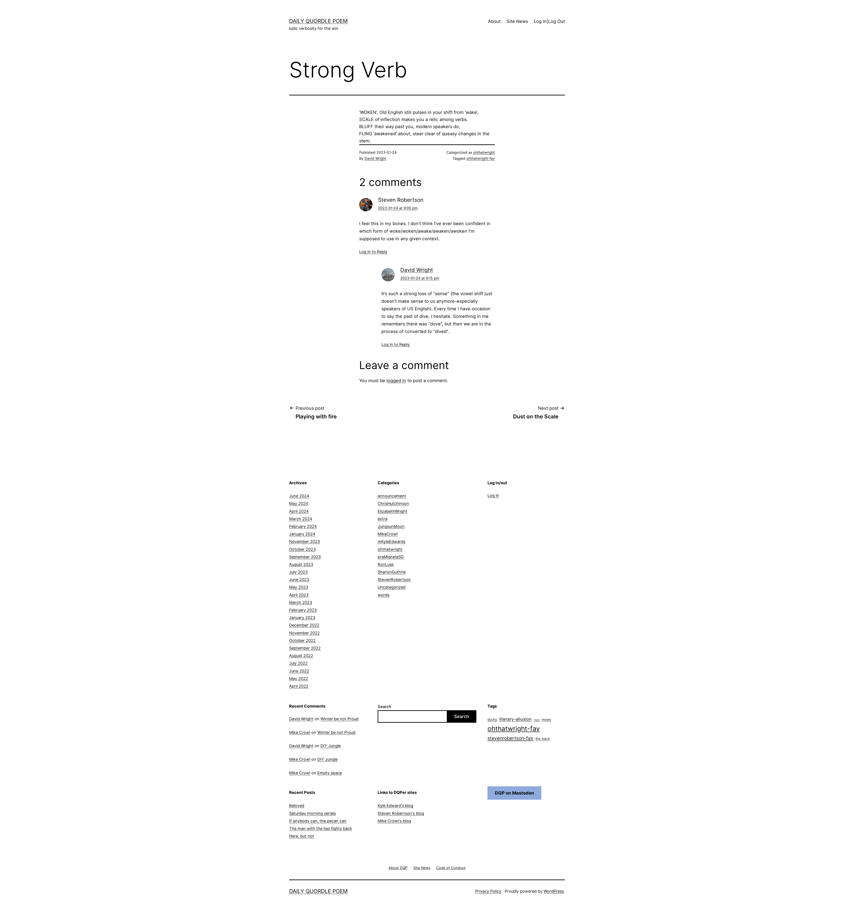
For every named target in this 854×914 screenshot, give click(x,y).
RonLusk (386, 564)
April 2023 (298, 595)
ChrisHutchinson (393, 503)
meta (537, 719)
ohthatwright (484, 152)
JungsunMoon (391, 526)
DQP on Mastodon (514, 793)
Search (384, 706)
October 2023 (302, 549)
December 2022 (304, 625)
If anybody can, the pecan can (317, 821)
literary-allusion (515, 719)
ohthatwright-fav (480, 158)
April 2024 (299, 511)
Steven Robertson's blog (401, 813)
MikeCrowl (388, 534)
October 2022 (302, 640)
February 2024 (303, 526)
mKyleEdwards (391, 541)
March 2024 (300, 519)
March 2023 (300, 602)
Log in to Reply (373, 251)
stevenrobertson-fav (510, 738)
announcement (392, 496)
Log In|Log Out (549, 21)
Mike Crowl (299, 732)
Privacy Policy (488, 891)
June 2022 (299, 671)
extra (382, 519)
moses (546, 719)
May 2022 (298, 678)
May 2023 (298, 587)
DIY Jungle (330, 745)
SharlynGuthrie (392, 572)
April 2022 (298, 686)
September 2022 (305, 648)
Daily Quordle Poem (318, 21)
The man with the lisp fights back (320, 828)
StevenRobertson (394, 579)
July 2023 (298, 572)
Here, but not (301, 836)
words (383, 595)
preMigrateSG (391, 557)
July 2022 (298, 663)
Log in (493, 495)
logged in (396, 380)
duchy (492, 719)
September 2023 (305, 557)
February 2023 (303, 610)
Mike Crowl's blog (394, 821)
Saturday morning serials (312, 813)
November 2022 (304, 633)
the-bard (543, 738)
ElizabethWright (392, 511)
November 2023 (304, 541)
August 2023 (301, 564)
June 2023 (299, 579)
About (494, 21)
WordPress (554, 891)
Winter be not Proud (339, 718)
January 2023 (302, 617)
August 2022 (301, 655)
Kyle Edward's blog (395, 805)
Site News (517, 21)
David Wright (375, 158)
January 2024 (302, 534)
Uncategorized (391, 587)
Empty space (329, 773)
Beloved (296, 805)
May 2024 (298, 503)
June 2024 (299, 496)
